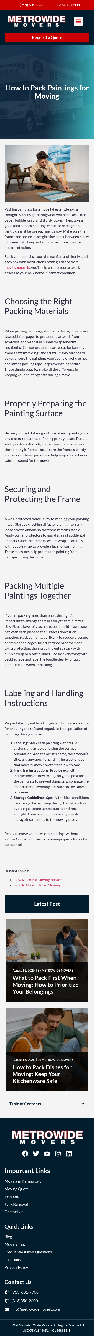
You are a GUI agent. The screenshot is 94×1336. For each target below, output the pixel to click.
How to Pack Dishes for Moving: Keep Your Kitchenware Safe (42, 1074)
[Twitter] (36, 1153)
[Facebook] (25, 1153)
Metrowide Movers (57, 970)
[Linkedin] (69, 1153)
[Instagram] (58, 1153)
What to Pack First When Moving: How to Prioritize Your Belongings (45, 984)
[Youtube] (47, 1153)
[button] (78, 21)
